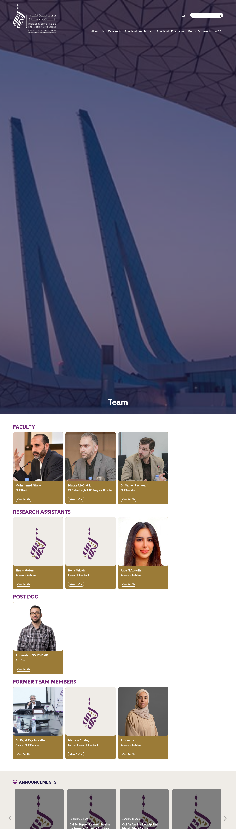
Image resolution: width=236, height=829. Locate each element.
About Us (97, 31)
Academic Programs (170, 31)
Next (225, 817)
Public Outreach (199, 31)
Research (114, 31)
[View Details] (38, 456)
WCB (218, 31)
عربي (184, 15)
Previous (10, 817)
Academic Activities (139, 31)
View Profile (23, 499)
